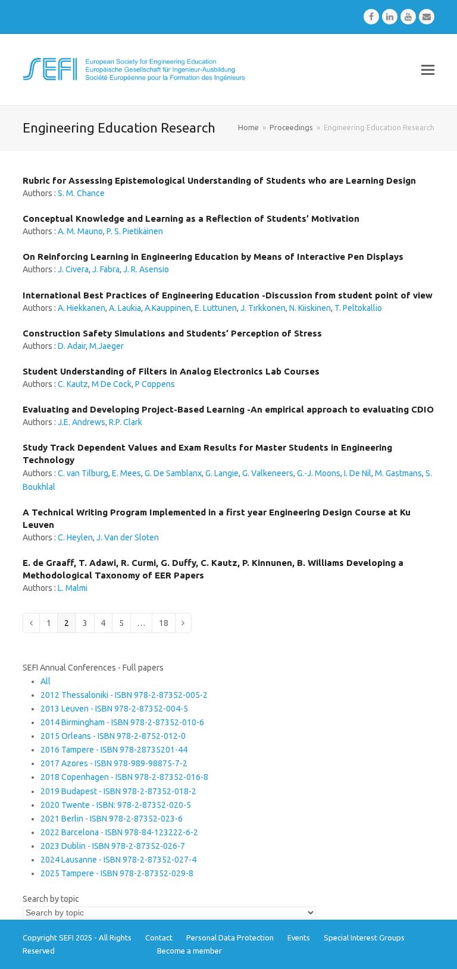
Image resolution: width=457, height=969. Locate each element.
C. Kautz (73, 384)
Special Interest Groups (364, 937)
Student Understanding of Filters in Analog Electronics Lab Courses (171, 371)
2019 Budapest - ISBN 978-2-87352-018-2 (118, 791)
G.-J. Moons (318, 473)
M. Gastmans (398, 473)
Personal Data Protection (230, 937)
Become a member (189, 950)
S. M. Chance (81, 193)
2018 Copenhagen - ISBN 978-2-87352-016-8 (124, 777)
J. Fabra (106, 269)
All (45, 681)
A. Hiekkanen (81, 308)
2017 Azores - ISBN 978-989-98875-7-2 (113, 763)
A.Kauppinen (168, 308)
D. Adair (72, 346)
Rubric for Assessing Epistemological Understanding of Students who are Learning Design (219, 180)
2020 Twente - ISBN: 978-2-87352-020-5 (115, 805)
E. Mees (126, 473)
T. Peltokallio (358, 308)
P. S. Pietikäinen (135, 231)
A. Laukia (125, 308)
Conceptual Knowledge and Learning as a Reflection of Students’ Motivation (191, 218)
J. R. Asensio (146, 269)
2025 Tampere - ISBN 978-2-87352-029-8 (116, 873)
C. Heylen (75, 537)
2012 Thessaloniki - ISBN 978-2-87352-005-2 (124, 695)
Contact (159, 937)
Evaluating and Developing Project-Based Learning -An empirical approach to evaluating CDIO (228, 409)
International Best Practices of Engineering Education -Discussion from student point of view (228, 295)
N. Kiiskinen (310, 308)
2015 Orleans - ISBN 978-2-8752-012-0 (113, 736)
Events (298, 937)
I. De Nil (357, 473)
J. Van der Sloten (127, 537)
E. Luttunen (216, 308)
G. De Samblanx (173, 473)
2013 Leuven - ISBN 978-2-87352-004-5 (114, 708)
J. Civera (73, 269)
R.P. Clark (125, 422)
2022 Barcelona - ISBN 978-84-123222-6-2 (119, 832)
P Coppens (155, 384)
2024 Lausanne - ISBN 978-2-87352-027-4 (118, 859)
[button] (427, 69)
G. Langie (222, 473)
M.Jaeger (106, 346)
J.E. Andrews (81, 422)
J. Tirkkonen (263, 308)
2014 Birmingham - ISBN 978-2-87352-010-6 (122, 722)
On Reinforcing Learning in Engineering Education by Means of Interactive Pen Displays (213, 256)
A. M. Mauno (80, 231)
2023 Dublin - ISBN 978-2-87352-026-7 (112, 846)
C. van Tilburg (83, 473)
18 (166, 623)
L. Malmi (72, 588)
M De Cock (112, 384)
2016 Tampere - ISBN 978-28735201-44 (113, 749)
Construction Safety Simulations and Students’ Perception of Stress (172, 333)
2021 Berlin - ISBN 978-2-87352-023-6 (111, 818)
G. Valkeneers (267, 473)
